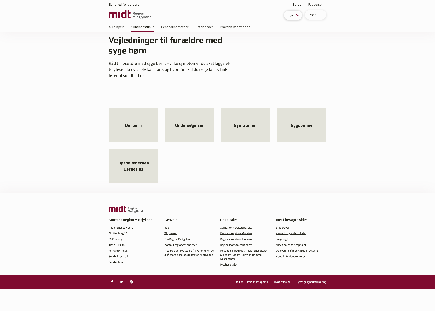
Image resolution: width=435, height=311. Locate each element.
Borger (297, 4)
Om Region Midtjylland (177, 239)
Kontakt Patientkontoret (290, 257)
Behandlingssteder (175, 27)
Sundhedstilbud (142, 27)
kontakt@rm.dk (118, 251)
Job (166, 228)
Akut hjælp (116, 27)
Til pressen (170, 233)
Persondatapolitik (257, 282)
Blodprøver (282, 228)
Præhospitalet (228, 265)
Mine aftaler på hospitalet (291, 245)
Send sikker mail (118, 257)
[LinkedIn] (121, 282)
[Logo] (130, 15)
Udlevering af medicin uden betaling (297, 251)
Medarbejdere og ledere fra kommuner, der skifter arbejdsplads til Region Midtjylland (189, 253)
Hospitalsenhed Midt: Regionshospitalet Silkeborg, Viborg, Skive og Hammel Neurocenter (243, 255)
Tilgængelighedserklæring (310, 282)
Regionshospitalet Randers (236, 245)
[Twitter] (131, 282)
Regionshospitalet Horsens (236, 239)
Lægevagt (282, 239)
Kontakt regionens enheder (180, 245)
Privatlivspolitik (282, 282)
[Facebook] (112, 282)
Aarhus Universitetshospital (236, 228)
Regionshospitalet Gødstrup (236, 233)
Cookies (238, 282)
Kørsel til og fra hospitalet (291, 233)
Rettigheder (204, 27)
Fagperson (316, 4)
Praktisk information (235, 27)
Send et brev (116, 262)
